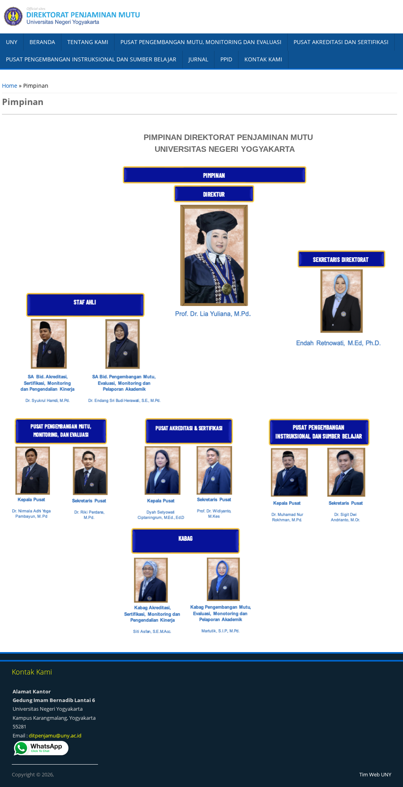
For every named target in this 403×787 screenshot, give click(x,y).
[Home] (101, 16)
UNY (11, 42)
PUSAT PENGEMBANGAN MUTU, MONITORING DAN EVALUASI (200, 42)
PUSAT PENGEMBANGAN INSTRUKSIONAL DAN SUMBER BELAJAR (91, 59)
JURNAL (198, 59)
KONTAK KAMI (263, 59)
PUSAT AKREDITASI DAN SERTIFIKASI (341, 42)
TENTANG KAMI (87, 42)
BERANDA (42, 42)
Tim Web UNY (375, 774)
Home (9, 85)
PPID (226, 59)
